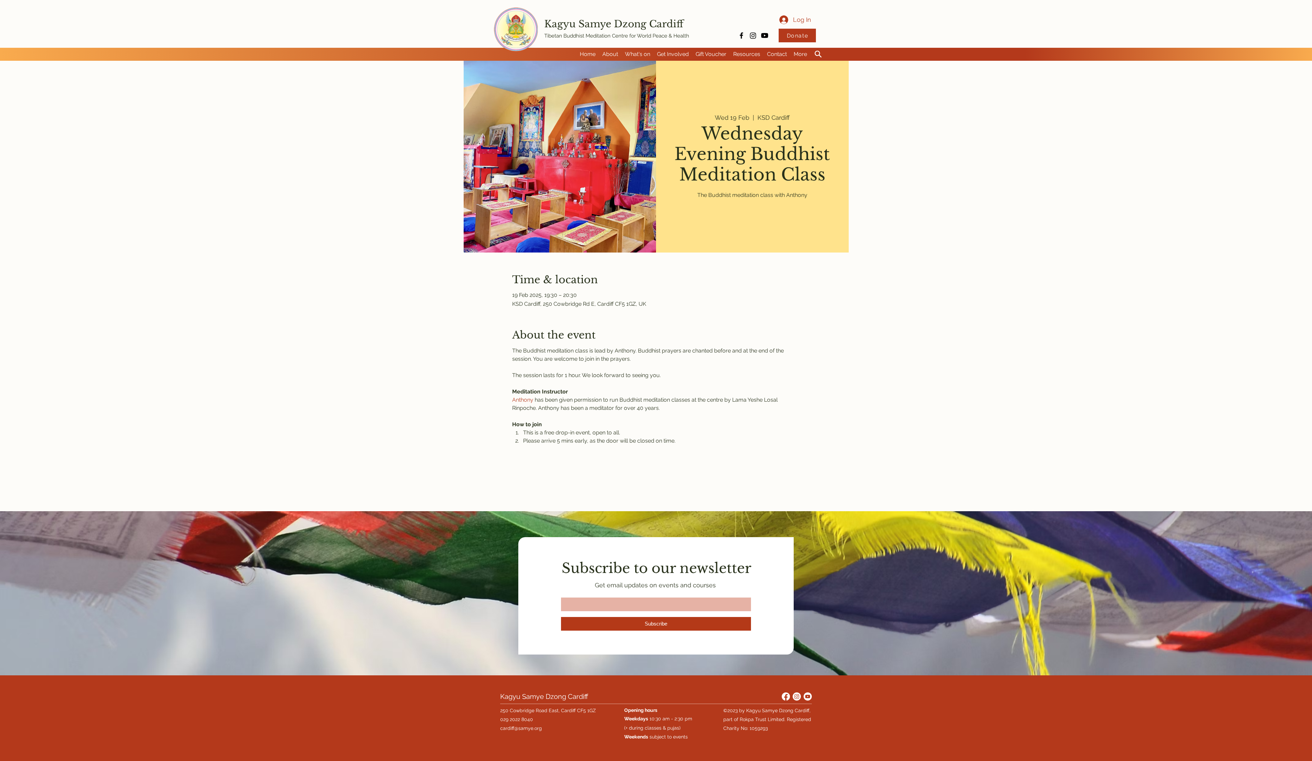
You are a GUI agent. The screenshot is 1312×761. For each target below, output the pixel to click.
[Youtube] (765, 35)
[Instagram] (753, 35)
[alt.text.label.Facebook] (741, 35)
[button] (610, 54)
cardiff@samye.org (521, 728)
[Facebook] (786, 696)
